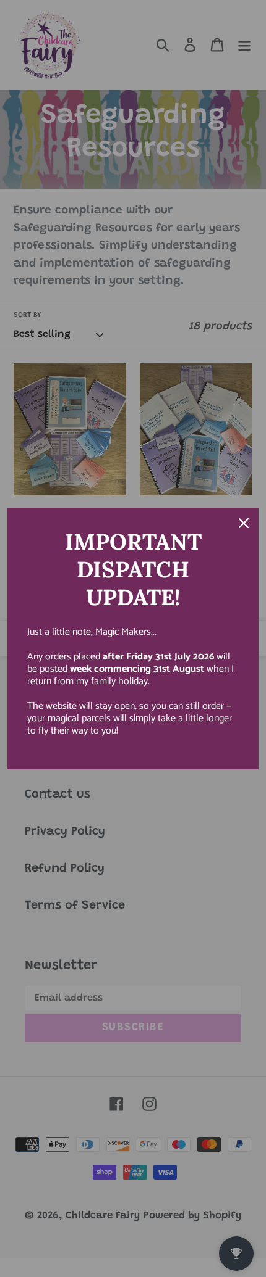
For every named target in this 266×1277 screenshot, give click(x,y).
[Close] (244, 523)
